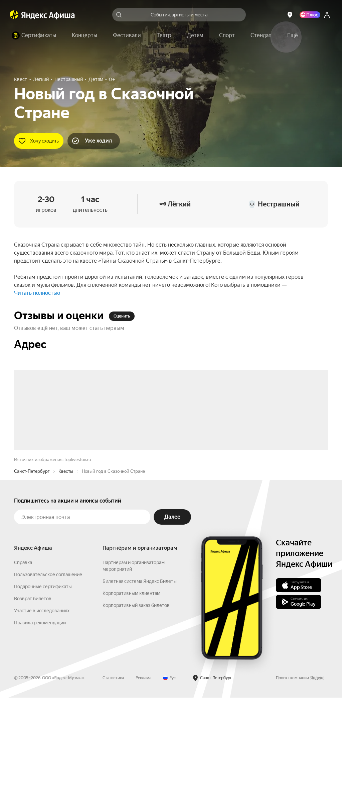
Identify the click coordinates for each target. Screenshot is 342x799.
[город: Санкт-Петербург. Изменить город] (290, 14)
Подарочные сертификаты (43, 688)
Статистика (113, 779)
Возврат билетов (32, 700)
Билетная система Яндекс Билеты (140, 682)
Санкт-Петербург (32, 572)
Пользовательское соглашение (48, 676)
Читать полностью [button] (37, 293)
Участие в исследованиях (41, 712)
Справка (23, 664)
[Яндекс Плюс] (310, 14)
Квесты (65, 572)
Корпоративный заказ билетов (136, 706)
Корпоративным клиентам (131, 694)
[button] (292, 35)
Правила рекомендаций (40, 724)
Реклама (143, 779)
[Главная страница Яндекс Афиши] (14, 14)
